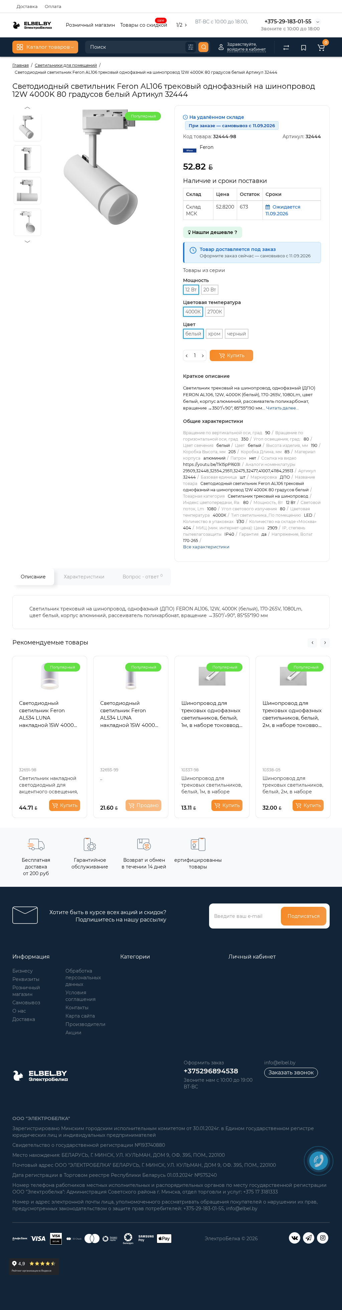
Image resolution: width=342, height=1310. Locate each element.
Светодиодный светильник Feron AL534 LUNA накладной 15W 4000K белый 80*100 (48, 714)
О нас (19, 1011)
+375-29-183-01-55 (288, 21)
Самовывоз (26, 1003)
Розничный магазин (90, 25)
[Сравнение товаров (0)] (286, 47)
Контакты (77, 1008)
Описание (33, 577)
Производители (85, 1024)
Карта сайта (80, 1016)
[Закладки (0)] (303, 47)
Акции (73, 1033)
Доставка (27, 6)
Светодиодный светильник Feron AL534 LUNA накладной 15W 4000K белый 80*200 (129, 714)
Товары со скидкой (143, 24)
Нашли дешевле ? (214, 232)
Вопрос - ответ (143, 576)
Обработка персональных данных (83, 977)
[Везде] (190, 47)
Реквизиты (25, 979)
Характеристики (84, 577)
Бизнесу (22, 971)
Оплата (53, 6)
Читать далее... (282, 408)
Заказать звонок (291, 1072)
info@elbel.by (280, 1063)
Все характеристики (206, 546)
